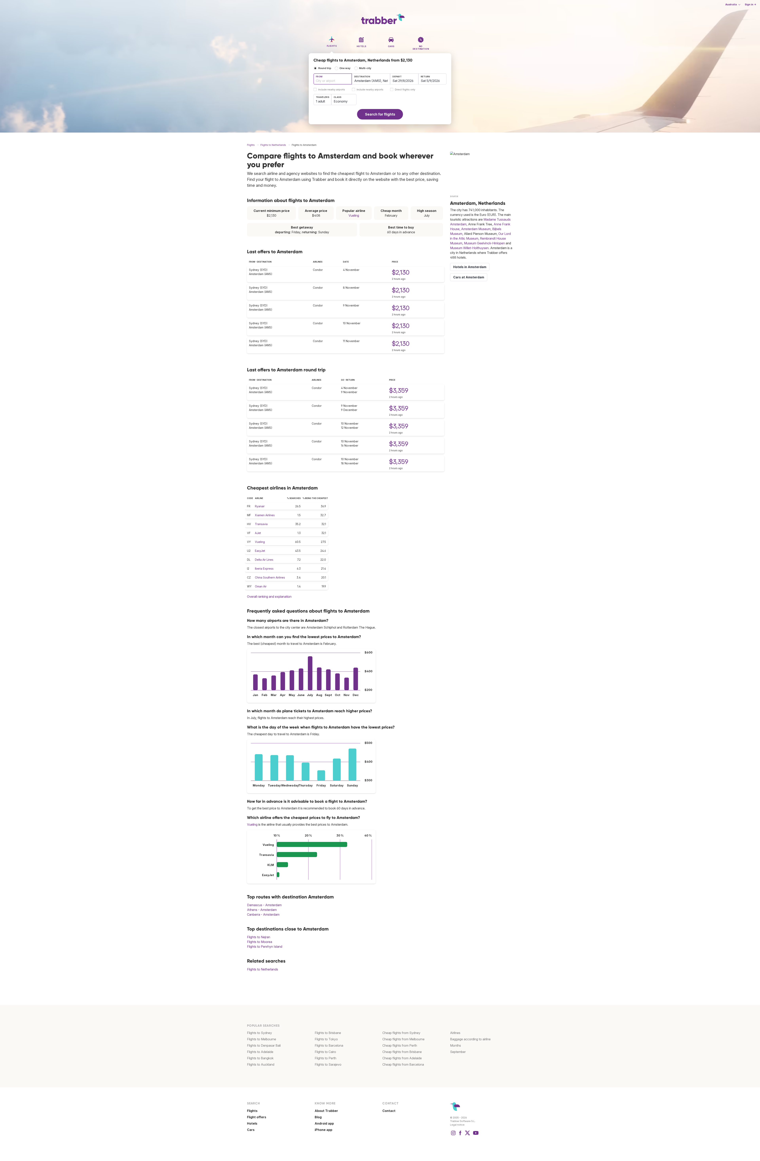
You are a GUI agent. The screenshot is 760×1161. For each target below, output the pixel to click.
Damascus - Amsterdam (264, 905)
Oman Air (261, 586)
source (454, 196)
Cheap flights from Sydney (401, 1033)
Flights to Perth (325, 1058)
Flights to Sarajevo (328, 1064)
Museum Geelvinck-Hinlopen (484, 243)
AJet (258, 533)
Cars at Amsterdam (468, 277)
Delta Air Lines (264, 559)
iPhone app (323, 1130)
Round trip (324, 68)
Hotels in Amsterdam (469, 267)
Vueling (354, 215)
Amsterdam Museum (476, 229)
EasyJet (260, 550)
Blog (318, 1117)
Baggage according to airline (470, 1039)
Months (455, 1045)
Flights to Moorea (259, 942)
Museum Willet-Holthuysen (469, 248)
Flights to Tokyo (326, 1039)
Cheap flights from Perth (399, 1045)
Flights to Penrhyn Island (264, 947)
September (458, 1052)
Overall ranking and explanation (269, 597)
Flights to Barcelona (329, 1045)
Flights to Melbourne (261, 1039)
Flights (252, 1111)
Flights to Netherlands (262, 969)
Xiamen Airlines (265, 515)
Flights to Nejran (258, 937)
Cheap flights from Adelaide (402, 1058)
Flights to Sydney (259, 1033)
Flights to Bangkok (260, 1058)
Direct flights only (405, 89)
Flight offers (256, 1117)
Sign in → (750, 4)
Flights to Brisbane (328, 1033)
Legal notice (457, 1124)
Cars (251, 1130)
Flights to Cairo (325, 1052)
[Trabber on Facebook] (460, 1135)
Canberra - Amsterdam (263, 914)
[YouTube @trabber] (475, 1135)
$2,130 (400, 272)
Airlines (455, 1033)
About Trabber (326, 1111)
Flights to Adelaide (260, 1052)
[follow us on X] (467, 1135)
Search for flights (380, 114)
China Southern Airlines (270, 577)
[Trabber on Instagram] (453, 1135)
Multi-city (365, 68)
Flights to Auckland (260, 1064)
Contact (388, 1111)
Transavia (261, 524)
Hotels (252, 1123)
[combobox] (333, 78)
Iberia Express (264, 568)
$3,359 (398, 390)
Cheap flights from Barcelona (403, 1064)
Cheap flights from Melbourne (403, 1039)
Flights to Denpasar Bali (264, 1045)
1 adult (320, 101)
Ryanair (260, 506)
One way (345, 68)
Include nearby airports (331, 89)
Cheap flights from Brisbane (402, 1052)
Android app (324, 1123)
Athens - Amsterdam (262, 910)
